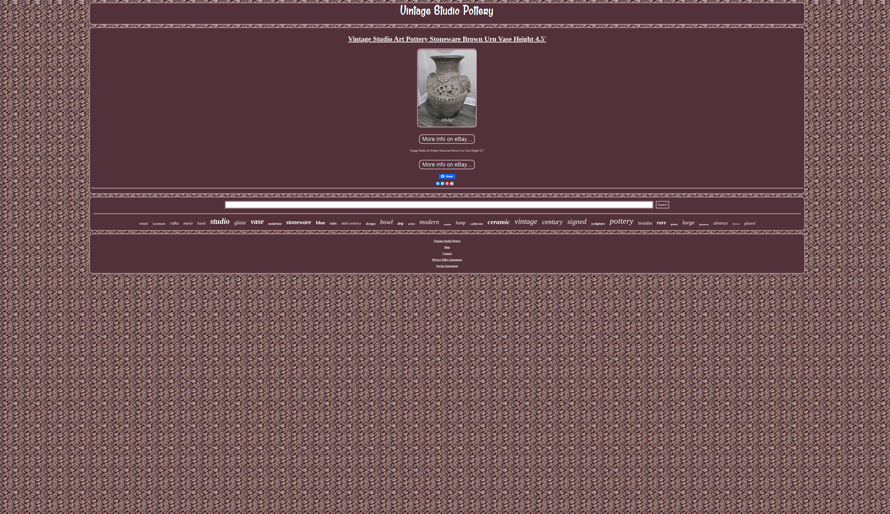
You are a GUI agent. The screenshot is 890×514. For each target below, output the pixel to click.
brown (736, 223)
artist (411, 223)
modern (429, 222)
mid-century (351, 223)
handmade (159, 224)
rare (661, 222)
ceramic (499, 221)
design (370, 223)
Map (447, 247)
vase (257, 221)
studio (220, 221)
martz (188, 223)
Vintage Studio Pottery (447, 241)
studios (447, 224)
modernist (275, 223)
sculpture (598, 223)
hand (201, 223)
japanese (704, 224)
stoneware (298, 222)
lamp (461, 222)
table (333, 223)
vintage (526, 221)
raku (174, 222)
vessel (143, 223)
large (688, 222)
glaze (240, 222)
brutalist (645, 223)
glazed (749, 223)
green (674, 224)
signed (577, 221)
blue (320, 222)
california (476, 223)
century (552, 221)
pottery (621, 220)
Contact (447, 253)
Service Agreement (447, 266)
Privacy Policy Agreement (447, 259)
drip (400, 223)
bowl (386, 221)
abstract (720, 223)
